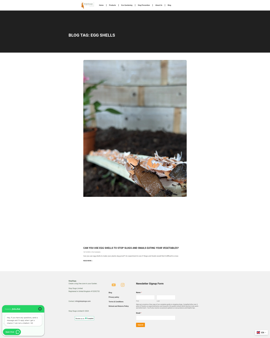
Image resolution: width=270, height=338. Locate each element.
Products (112, 5)
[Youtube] (113, 285)
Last (158, 301)
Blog (169, 5)
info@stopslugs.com (83, 301)
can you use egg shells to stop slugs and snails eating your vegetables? (131, 248)
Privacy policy (114, 297)
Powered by (8, 309)
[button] (40, 309)
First (137, 301)
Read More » (87, 261)
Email (138, 313)
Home (101, 5)
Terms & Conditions (116, 302)
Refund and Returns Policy (119, 306)
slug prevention (144, 5)
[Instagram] (122, 285)
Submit (140, 325)
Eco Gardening (126, 5)
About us (158, 5)
